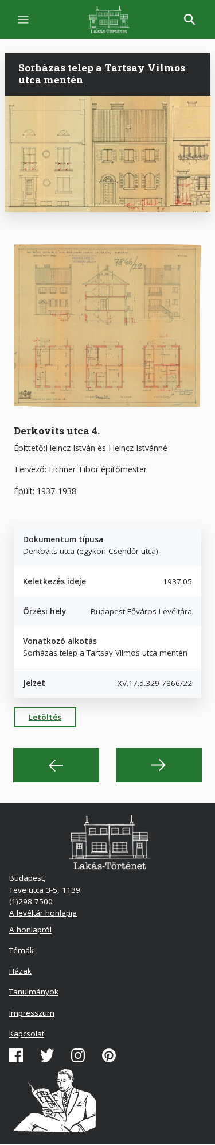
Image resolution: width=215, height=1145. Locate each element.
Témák (21, 950)
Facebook (16, 1055)
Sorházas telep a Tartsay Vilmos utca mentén (101, 73)
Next (159, 765)
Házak (20, 971)
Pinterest (109, 1055)
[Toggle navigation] (23, 19)
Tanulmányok (33, 991)
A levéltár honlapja (43, 913)
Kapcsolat (26, 1033)
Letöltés (45, 717)
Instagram (78, 1055)
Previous (56, 765)
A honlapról (30, 929)
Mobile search (190, 19)
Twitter (47, 1055)
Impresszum (31, 1013)
